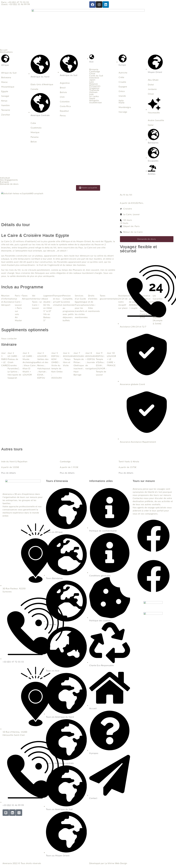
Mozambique (7, 87)
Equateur (64, 111)
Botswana (6, 77)
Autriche (123, 73)
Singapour (94, 88)
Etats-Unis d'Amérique (42, 84)
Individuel (5, 178)
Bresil (63, 88)
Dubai (151, 85)
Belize (34, 142)
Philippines (94, 86)
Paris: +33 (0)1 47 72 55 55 (15, 2)
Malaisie (93, 84)
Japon (92, 80)
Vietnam (93, 92)
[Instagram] (99, 4)
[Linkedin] (105, 4)
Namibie (5, 105)
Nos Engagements (9, 180)
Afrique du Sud (8, 73)
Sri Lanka (94, 96)
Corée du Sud (96, 76)
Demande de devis (9, 184)
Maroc (4, 82)
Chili (62, 97)
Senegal (5, 96)
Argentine (65, 83)
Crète (121, 77)
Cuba (33, 123)
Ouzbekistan (95, 103)
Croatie (122, 82)
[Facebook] (92, 4)
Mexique (35, 132)
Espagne (123, 87)
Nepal (92, 98)
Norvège (123, 112)
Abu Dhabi (153, 80)
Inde (91, 94)
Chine (92, 74)
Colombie (65, 102)
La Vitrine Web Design (116, 863)
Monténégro (125, 107)
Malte (121, 103)
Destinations (6, 52)
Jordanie (152, 89)
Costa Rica (65, 106)
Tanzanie (5, 110)
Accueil (3, 50)
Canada (34, 89)
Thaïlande (94, 90)
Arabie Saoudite (156, 120)
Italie (121, 101)
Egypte (4, 91)
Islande (122, 96)
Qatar (151, 125)
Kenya (4, 101)
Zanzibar (5, 115)
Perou (63, 116)
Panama (35, 137)
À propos (4, 182)
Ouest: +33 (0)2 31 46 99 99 (15, 4)
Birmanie (93, 69)
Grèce (122, 91)
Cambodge (94, 72)
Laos (91, 82)
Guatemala (36, 128)
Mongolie (94, 100)
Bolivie (63, 92)
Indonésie (94, 78)
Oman (151, 94)
